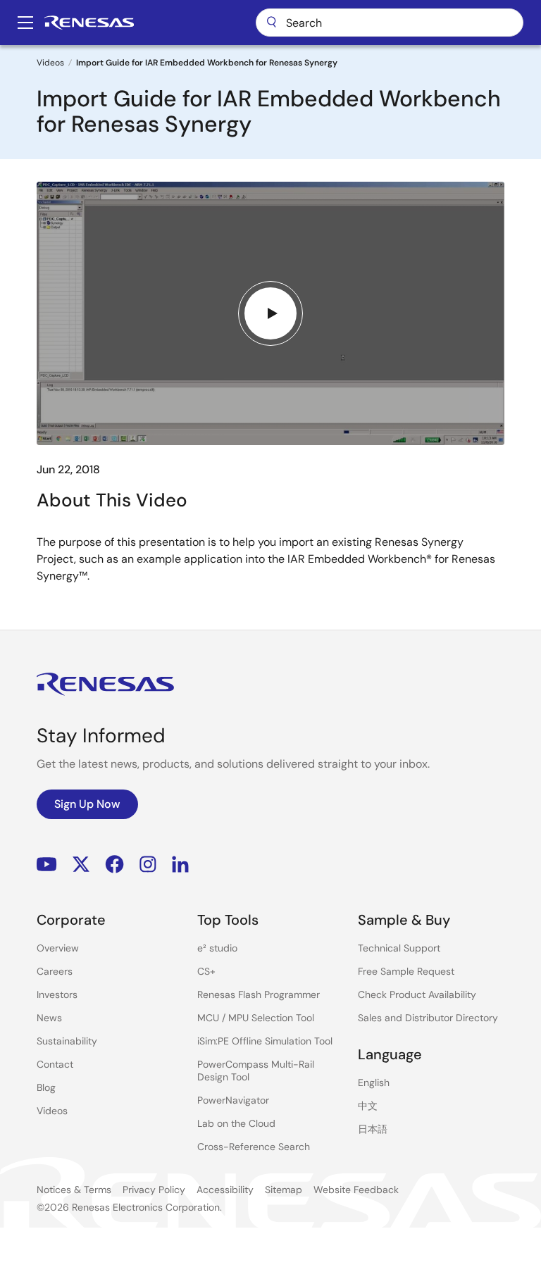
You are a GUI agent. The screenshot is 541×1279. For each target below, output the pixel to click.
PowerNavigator (233, 1100)
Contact (55, 1064)
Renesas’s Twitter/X (81, 863)
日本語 (372, 1129)
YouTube (47, 863)
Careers (55, 971)
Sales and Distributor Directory (428, 1017)
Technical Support (399, 948)
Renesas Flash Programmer (258, 994)
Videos (50, 62)
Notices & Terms (74, 1189)
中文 (368, 1105)
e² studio (217, 948)
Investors (57, 994)
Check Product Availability (417, 994)
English (374, 1082)
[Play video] (270, 313)
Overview (58, 948)
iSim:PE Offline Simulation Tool (264, 1041)
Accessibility (225, 1189)
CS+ (206, 971)
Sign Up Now (87, 804)
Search (389, 22)
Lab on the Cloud (236, 1123)
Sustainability (67, 1041)
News (49, 1017)
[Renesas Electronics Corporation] (89, 22)
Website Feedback (356, 1189)
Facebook (114, 863)
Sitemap (283, 1189)
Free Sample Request (406, 971)
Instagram (147, 863)
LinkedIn (180, 863)
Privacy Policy (154, 1189)
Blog (46, 1087)
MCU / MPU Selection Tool (255, 1017)
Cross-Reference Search (253, 1146)
